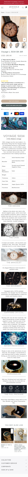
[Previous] (2, 435)
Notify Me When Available (14, 105)
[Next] (25, 435)
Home (2, 12)
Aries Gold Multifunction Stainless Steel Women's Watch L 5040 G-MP (20, 447)
